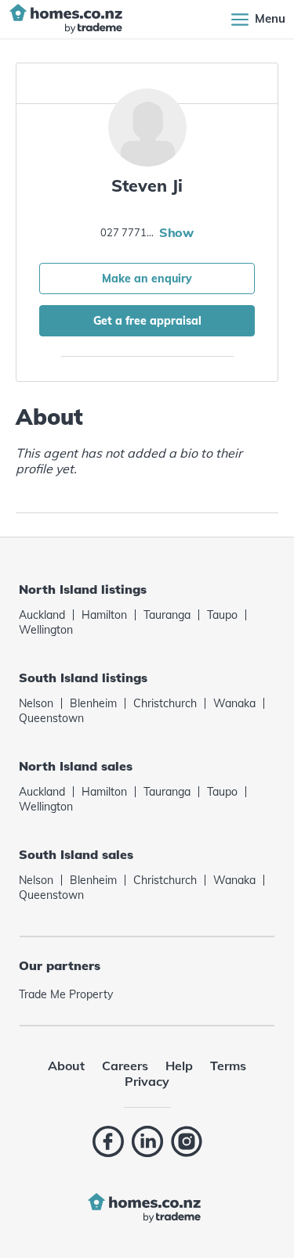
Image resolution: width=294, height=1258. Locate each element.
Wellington (46, 629)
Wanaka (234, 703)
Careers (125, 1065)
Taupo (222, 614)
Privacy (147, 1081)
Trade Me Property (66, 994)
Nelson (36, 703)
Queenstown (51, 718)
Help (179, 1065)
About (66, 1065)
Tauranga (167, 614)
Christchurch (165, 703)
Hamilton (104, 614)
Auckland (42, 614)
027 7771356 (127, 232)
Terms (228, 1065)
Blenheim (93, 703)
